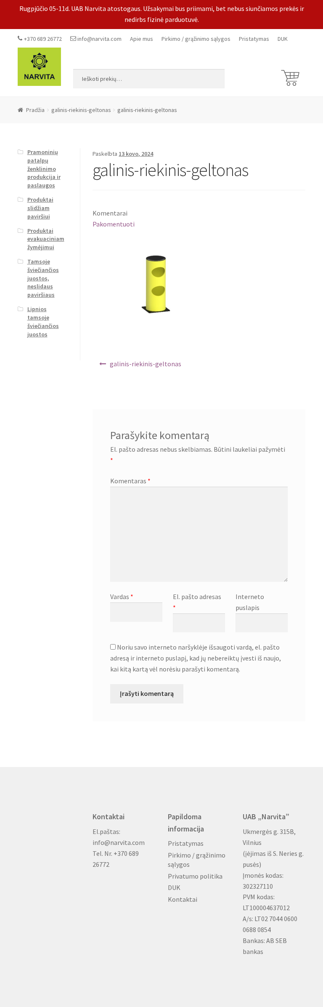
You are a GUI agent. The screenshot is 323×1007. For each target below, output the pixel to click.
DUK (283, 39)
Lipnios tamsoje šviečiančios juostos (43, 321)
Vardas (121, 596)
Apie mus (141, 39)
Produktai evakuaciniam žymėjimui (45, 239)
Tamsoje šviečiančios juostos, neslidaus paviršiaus (43, 278)
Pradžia (35, 110)
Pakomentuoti (114, 224)
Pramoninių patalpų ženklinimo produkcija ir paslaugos (44, 168)
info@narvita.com (99, 39)
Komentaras (130, 481)
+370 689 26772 (43, 39)
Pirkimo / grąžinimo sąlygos (196, 39)
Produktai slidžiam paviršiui (40, 208)
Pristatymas (254, 39)
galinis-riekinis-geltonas (81, 110)
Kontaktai (182, 899)
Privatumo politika (195, 876)
